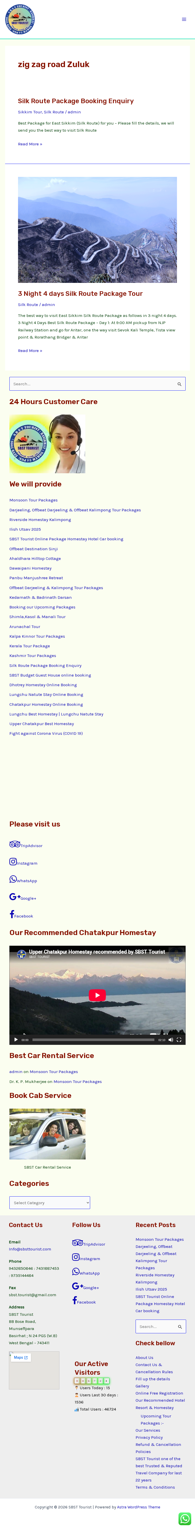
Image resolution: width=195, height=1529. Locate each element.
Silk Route (54, 111)
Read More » (30, 143)
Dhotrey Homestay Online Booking (43, 684)
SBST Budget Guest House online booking (50, 675)
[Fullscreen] (179, 1039)
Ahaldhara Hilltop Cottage (35, 558)
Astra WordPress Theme (138, 1507)
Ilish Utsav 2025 (25, 529)
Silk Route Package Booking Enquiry (76, 101)
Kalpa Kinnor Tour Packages (37, 636)
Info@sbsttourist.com (30, 1248)
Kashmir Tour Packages (32, 655)
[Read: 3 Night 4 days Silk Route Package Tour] (97, 229)
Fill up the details (153, 1378)
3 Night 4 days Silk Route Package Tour (80, 294)
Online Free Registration (159, 1393)
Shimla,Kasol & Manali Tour (37, 616)
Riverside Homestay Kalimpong (40, 519)
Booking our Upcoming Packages (42, 606)
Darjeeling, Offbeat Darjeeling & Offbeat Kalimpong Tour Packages (75, 509)
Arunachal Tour (24, 626)
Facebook (23, 916)
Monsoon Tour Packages (33, 499)
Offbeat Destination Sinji (33, 548)
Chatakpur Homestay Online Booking (46, 704)
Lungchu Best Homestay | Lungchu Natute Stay (56, 713)
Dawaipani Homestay (30, 568)
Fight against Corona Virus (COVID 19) (46, 733)
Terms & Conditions (155, 1487)
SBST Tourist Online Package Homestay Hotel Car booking (66, 538)
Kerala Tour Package (29, 645)
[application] (97, 995)
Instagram (27, 863)
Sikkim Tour (30, 111)
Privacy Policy (149, 1437)
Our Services (148, 1430)
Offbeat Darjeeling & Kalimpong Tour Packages (56, 587)
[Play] (16, 1039)
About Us (144, 1357)
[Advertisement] (97, 777)
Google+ (28, 898)
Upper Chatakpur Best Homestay (41, 723)
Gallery (142, 1385)
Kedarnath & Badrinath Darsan (40, 597)
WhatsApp (27, 880)
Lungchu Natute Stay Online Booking (46, 694)
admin (16, 1071)
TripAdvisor (31, 845)
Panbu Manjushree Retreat (36, 577)
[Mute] (170, 1039)
